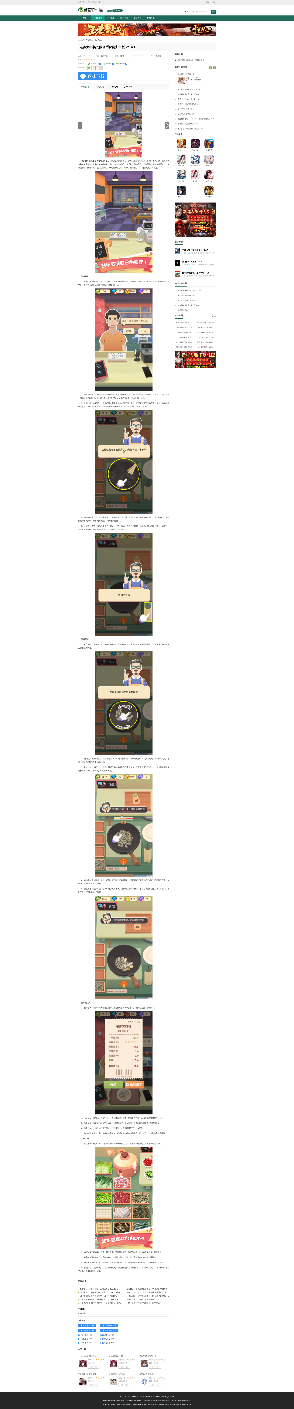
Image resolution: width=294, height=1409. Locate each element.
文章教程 (137, 18)
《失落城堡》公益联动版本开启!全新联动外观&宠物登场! (147, 1296)
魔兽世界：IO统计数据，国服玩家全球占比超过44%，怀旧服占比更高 (99, 1289)
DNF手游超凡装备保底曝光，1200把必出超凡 (98, 1296)
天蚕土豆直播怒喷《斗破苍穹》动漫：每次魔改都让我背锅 (101, 1300)
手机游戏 (98, 18)
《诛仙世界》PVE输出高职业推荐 (140, 1299)
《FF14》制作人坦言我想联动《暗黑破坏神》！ (145, 1303)
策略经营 (97, 40)
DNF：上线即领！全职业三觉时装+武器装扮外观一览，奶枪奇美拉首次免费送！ (147, 1292)
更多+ (214, 316)
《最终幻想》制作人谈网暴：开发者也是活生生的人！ (100, 1303)
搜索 (213, 12)
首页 (85, 18)
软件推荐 (124, 18)
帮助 (214, 2)
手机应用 (111, 18)
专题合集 (151, 18)
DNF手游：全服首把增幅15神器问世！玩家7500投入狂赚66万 (101, 1292)
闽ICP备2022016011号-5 (145, 1397)
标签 (207, 2)
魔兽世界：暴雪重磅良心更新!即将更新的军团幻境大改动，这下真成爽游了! (147, 1289)
